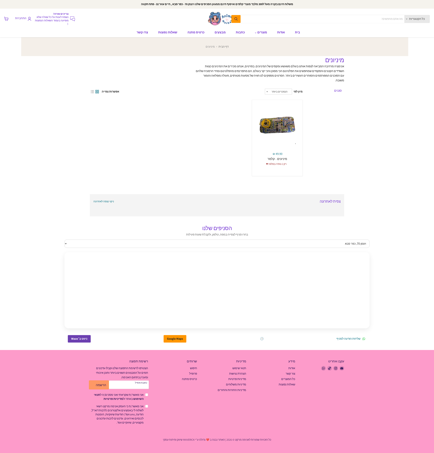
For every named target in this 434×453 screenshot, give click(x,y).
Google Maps (175, 339)
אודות (281, 32)
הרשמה (101, 385)
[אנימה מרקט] (221, 19)
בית (297, 32)
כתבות (240, 32)
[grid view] (97, 91)
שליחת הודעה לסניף (348, 339)
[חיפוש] (236, 19)
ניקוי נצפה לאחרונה (103, 201)
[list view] (92, 91)
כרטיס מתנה (196, 32)
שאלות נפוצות (167, 32)
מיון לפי (298, 91)
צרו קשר (142, 32)
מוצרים (262, 32)
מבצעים (220, 32)
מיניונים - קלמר (277, 159)
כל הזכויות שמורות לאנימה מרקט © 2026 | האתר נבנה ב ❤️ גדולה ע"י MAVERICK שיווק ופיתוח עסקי (217, 439)
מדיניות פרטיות (113, 399)
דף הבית (224, 46)
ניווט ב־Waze (79, 339)
